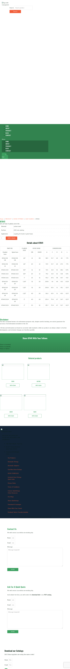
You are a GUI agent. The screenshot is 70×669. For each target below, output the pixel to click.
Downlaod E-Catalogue (14, 504)
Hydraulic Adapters (13, 466)
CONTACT (8, 135)
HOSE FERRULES (13, 473)
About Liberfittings (13, 501)
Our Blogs (11, 497)
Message (9, 547)
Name (9, 538)
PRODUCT (8, 146)
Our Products (12, 458)
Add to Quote (11, 238)
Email (9, 543)
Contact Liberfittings (14, 491)
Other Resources (13, 493)
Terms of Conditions (14, 487)
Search (12, 8)
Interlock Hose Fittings (14, 477)
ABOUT (7, 144)
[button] (25, 139)
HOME (7, 141)
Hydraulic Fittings (13, 462)
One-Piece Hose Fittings (15, 470)
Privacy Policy (12, 483)
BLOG (7, 148)
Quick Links (11, 479)
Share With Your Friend (15, 508)
